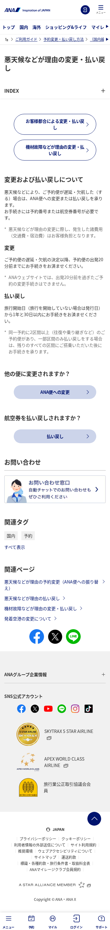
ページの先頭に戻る (94, 819)
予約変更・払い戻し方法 (63, 39)
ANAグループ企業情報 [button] (25, 674)
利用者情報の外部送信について (39, 845)
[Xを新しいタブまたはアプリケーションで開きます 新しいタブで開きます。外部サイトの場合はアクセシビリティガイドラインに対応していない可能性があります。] (35, 708)
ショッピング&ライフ (66, 27)
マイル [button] (52, 927)
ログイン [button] (76, 927)
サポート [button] (102, 927)
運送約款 (68, 857)
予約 (28, 536)
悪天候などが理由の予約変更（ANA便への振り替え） (51, 585)
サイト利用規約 (83, 845)
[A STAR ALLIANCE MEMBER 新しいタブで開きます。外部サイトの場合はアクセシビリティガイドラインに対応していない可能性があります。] (55, 884)
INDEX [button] (11, 90)
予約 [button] (31, 927)
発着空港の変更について (27, 618)
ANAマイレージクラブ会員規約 (55, 869)
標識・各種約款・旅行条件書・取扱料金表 (55, 863)
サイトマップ (45, 857)
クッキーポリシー (76, 839)
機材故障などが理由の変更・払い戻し (40, 608)
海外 (36, 27)
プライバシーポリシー (38, 839)
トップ (8, 27)
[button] (101, 9)
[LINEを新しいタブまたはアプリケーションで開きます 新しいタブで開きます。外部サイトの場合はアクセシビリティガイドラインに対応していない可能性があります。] (61, 708)
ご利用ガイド (26, 39)
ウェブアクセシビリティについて (65, 851)
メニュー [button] (8, 927)
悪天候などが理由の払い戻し (32, 598)
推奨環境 (25, 851)
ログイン (85, 9)
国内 (24, 27)
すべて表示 (14, 547)
